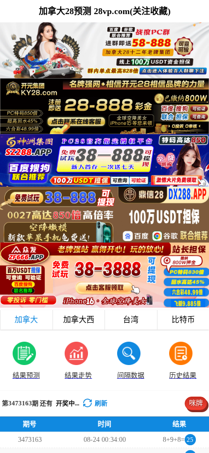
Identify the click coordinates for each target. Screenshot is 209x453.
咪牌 (196, 403)
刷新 (101, 403)
